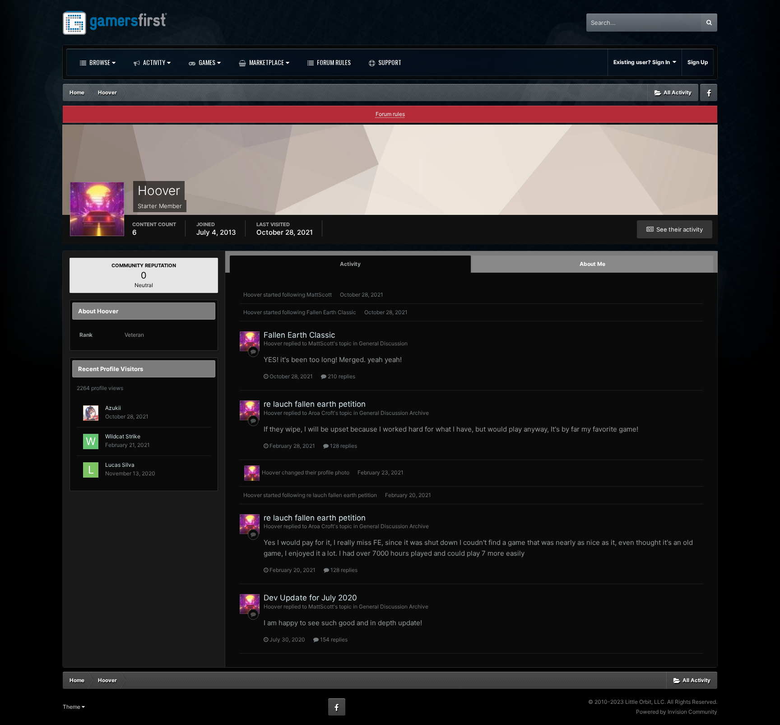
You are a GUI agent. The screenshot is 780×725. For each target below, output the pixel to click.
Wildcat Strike (122, 436)
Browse (99, 62)
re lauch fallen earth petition (315, 404)
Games (206, 62)
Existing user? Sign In (643, 62)
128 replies (343, 445)
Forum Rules (333, 62)
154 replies (333, 639)
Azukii (113, 407)
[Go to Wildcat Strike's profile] (90, 441)
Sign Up (697, 62)
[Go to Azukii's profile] (90, 413)
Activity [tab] (350, 263)
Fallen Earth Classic (331, 312)
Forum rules (390, 114)
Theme (72, 706)
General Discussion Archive (394, 412)
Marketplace (266, 62)
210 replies (340, 376)
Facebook (708, 92)
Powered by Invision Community (676, 711)
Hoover (252, 294)
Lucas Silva (120, 464)
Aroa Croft (321, 412)
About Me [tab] (592, 263)
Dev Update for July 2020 (310, 597)
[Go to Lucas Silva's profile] (90, 470)
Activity (153, 62)
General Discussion (383, 343)
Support (389, 62)
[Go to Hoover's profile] (250, 341)
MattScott (319, 294)
